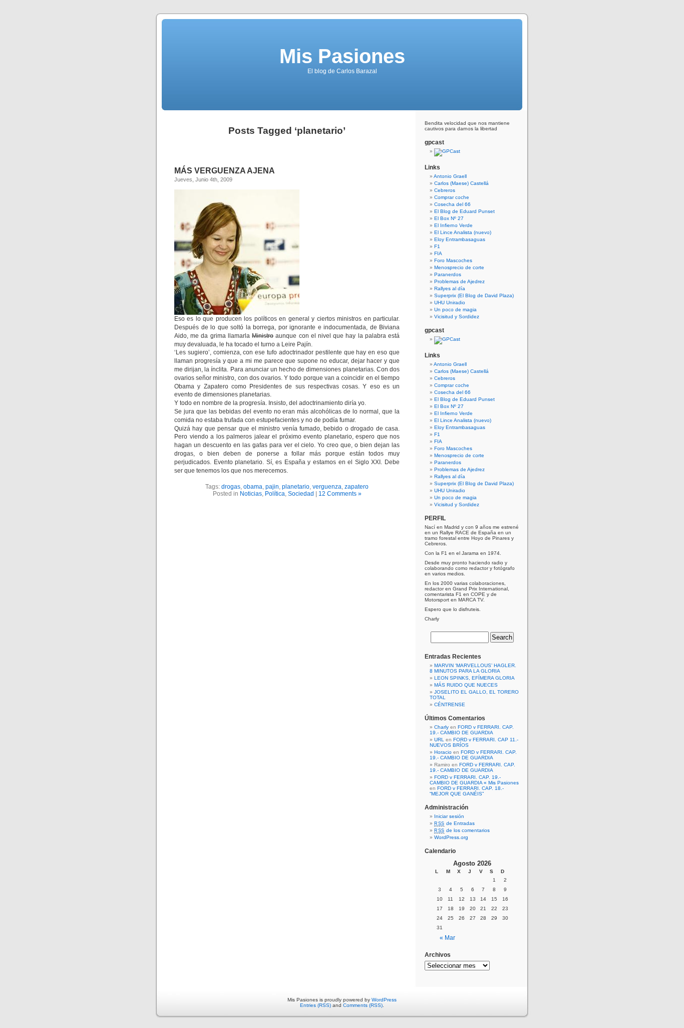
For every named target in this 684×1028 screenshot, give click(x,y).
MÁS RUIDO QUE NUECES (466, 685)
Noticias (251, 493)
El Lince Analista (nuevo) (462, 232)
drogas (230, 486)
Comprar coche (451, 197)
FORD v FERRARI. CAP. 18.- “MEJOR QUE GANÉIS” (467, 790)
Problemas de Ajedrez (459, 281)
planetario (295, 486)
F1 (437, 246)
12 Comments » (340, 493)
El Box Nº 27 (449, 218)
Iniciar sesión (449, 816)
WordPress (384, 999)
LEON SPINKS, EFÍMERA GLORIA (474, 678)
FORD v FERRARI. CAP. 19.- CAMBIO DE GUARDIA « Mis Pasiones (474, 779)
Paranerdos (447, 274)
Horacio (443, 752)
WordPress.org (451, 837)
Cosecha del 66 (452, 204)
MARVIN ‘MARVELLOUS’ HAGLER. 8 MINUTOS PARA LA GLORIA (473, 668)
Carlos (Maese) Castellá (461, 183)
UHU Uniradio (449, 302)
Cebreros (444, 190)
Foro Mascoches (453, 260)
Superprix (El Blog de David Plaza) (474, 295)
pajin (272, 486)
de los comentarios (462, 830)
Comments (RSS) (363, 1005)
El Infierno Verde (453, 225)
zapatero (357, 486)
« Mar (447, 937)
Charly (441, 727)
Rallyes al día (449, 288)
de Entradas (454, 823)
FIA (438, 253)
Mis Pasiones (342, 56)
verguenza (326, 486)
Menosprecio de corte (459, 267)
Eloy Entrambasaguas (459, 239)
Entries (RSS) (315, 1005)
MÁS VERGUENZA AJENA (224, 170)
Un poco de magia (455, 309)
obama (252, 486)
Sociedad (301, 493)
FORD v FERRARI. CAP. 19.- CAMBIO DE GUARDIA (472, 729)
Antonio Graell (450, 176)
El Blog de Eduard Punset (464, 211)
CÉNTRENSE (449, 704)
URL (439, 739)
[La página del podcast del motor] (447, 151)
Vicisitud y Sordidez (456, 316)
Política (275, 493)
